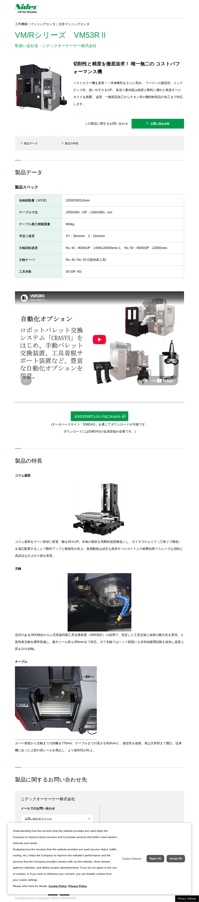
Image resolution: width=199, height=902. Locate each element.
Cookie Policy (58, 886)
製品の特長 (72, 143)
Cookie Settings (131, 858)
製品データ (31, 143)
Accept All (176, 858)
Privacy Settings (187, 898)
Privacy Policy (77, 886)
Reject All (155, 858)
